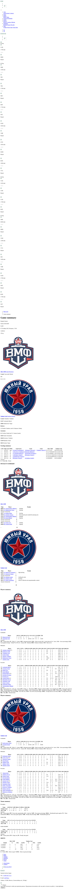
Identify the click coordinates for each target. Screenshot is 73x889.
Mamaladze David (6, 679)
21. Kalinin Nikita (8, 513)
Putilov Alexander (6, 785)
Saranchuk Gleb (6, 638)
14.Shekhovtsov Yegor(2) (18, 456)
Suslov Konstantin (6, 790)
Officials (13, 22)
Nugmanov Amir (6, 681)
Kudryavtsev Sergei (6, 743)
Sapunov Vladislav (6, 656)
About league (6, 13)
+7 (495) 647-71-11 (7, 875)
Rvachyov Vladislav (7, 787)
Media (4, 15)
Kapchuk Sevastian (6, 675)
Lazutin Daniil (5, 678)
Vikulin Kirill (5, 773)
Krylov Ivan (5, 757)
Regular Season (6, 24)
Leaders (5, 27)
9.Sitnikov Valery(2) (41, 450)
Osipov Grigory (6, 683)
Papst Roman (5, 760)
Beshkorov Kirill (6, 651)
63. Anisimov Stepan (8, 514)
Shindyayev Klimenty (7, 792)
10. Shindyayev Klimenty (9, 572)
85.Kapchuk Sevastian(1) (30, 453)
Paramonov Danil (6, 784)
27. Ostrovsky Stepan (8, 574)
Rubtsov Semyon (6, 788)
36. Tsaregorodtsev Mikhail (10, 508)
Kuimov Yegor (5, 776)
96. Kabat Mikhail (8, 518)
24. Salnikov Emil (8, 578)
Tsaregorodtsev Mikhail (7, 686)
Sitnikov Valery (5, 764)
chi (4, 31)
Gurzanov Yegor (6, 668)
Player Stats (10, 27)
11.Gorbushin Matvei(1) (18, 453)
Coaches (9, 22)
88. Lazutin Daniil (8, 524)
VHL (4, 12)
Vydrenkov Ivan (6, 653)
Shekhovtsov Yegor (6, 658)
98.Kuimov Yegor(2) (29, 455)
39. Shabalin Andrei (8, 577)
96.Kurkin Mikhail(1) (30, 451)
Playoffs (12, 24)
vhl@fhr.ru (6, 878)
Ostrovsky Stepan (6, 759)
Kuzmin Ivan (5, 676)
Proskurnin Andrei (6, 684)
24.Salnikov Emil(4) (29, 458)
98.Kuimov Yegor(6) (17, 458)
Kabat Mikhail (5, 672)
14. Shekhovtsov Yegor (9, 510)
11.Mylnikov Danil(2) (18, 455)
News (4, 14)
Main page (5, 311)
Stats (4, 26)
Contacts (12, 13)
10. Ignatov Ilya (7, 522)
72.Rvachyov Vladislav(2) (19, 451)
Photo (4, 17)
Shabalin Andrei (6, 765)
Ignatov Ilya (5, 670)
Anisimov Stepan (6, 650)
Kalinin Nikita (5, 654)
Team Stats (15, 27)
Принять (3, 887)
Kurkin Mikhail (5, 779)
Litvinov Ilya (5, 781)
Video (7, 17)
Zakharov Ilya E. (6, 774)
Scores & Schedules (7, 18)
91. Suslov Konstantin (9, 580)
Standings (5, 23)
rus (4, 29)
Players (5, 21)
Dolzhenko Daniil (6, 756)
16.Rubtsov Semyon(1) (30, 450)
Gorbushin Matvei (6, 667)
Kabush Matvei (5, 673)
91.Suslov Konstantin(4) (18, 450)
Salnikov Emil (5, 762)
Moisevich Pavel (6, 637)
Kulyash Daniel (6, 777)
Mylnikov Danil (6, 782)
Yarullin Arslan (5, 659)
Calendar (5, 856)
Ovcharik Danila (6, 744)
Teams (4, 19)
